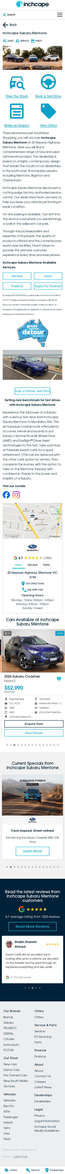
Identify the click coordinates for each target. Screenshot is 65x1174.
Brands (8, 1017)
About (39, 1071)
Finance (40, 1056)
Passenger (11, 1117)
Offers (38, 1017)
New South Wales (16, 1081)
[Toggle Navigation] (59, 14)
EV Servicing (42, 1036)
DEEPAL (9, 1033)
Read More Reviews (32, 926)
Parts (48, 276)
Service (16, 276)
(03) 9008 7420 (35, 589)
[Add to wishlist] (57, 679)
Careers (40, 1082)
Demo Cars (12, 1070)
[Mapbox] (13, 536)
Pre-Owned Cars (15, 1075)
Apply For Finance (48, 286)
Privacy (39, 1115)
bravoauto (11, 1044)
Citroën (9, 1039)
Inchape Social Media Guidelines (46, 1128)
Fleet (7, 1139)
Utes (7, 1133)
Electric (9, 1106)
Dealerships (42, 1101)
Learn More (32, 851)
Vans (7, 1128)
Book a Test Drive (48, 96)
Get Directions (35, 583)
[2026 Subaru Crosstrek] (32, 650)
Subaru (9, 1022)
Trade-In (17, 286)
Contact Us (42, 1076)
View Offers (48, 125)
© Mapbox (54, 536)
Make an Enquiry (16, 125)
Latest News (42, 1087)
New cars (10, 1064)
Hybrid (8, 1122)
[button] (32, 958)
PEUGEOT (10, 1028)
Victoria (9, 1086)
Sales (18, 564)
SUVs (7, 1111)
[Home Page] (32, 4)
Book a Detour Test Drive (32, 391)
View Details (32, 733)
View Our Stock (17, 96)
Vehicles (9, 1100)
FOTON (9, 1050)
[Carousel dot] (7, 745)
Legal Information (47, 1121)
